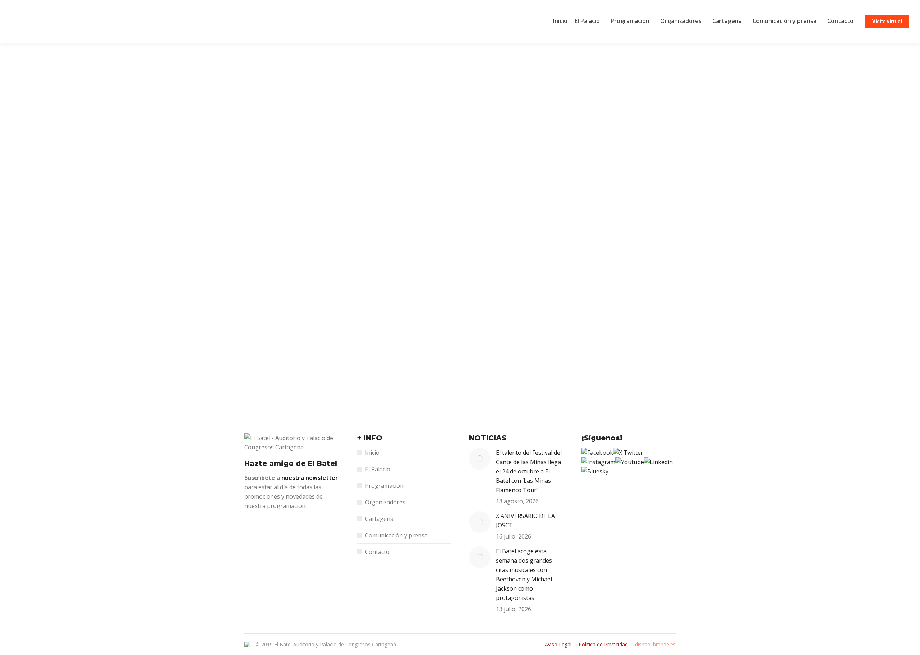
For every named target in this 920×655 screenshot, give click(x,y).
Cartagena (379, 519)
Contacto (377, 552)
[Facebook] (597, 453)
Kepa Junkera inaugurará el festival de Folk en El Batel (353, 337)
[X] (628, 453)
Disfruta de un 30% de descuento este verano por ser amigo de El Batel (389, 141)
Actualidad (265, 350)
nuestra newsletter (309, 478)
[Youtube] (629, 462)
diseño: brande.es (655, 644)
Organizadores (385, 502)
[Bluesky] (594, 471)
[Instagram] (598, 462)
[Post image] (480, 459)
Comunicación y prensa (396, 535)
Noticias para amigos (278, 154)
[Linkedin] (658, 462)
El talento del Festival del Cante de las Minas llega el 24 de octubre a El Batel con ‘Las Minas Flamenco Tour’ (529, 471)
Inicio (372, 453)
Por (329, 154)
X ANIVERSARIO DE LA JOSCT (525, 520)
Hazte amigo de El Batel (290, 463)
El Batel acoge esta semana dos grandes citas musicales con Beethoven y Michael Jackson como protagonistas (524, 574)
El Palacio (377, 469)
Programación (384, 486)
